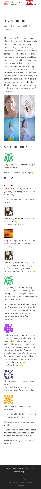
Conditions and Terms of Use (23, 468)
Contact (7, 468)
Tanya (6, 240)
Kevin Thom (10, 26)
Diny (6, 164)
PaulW (7, 188)
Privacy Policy (19, 472)
